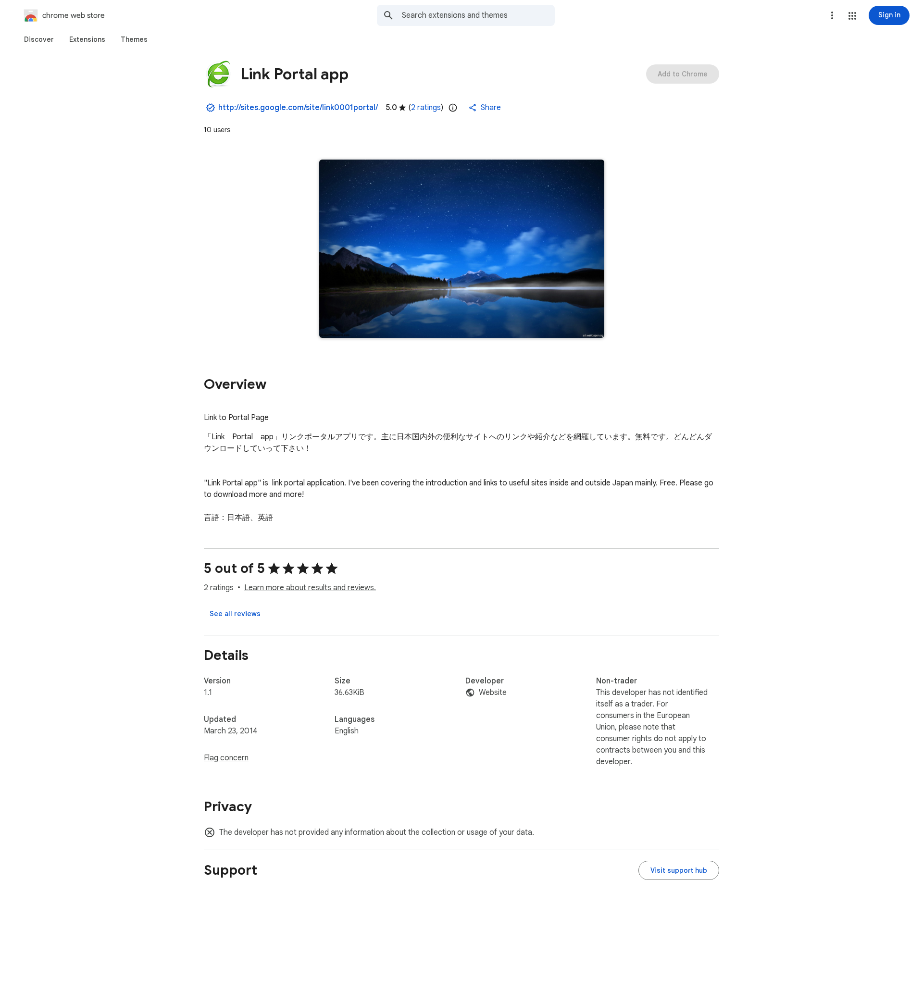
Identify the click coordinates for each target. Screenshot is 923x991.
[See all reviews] (235, 613)
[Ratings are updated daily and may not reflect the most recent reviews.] (452, 107)
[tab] (39, 39)
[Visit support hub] (678, 870)
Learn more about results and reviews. (310, 588)
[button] (852, 15)
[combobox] (478, 15)
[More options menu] (832, 15)
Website (493, 692)
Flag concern (226, 758)
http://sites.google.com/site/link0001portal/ (298, 107)
